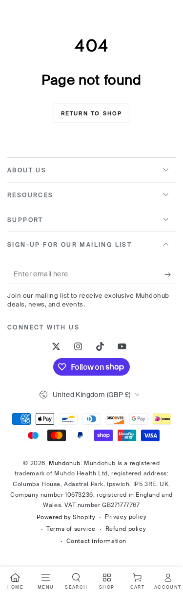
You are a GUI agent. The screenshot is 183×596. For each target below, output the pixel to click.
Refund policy (125, 529)
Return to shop (91, 113)
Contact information (96, 541)
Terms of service (71, 529)
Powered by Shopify (66, 517)
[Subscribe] (170, 274)
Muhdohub (65, 463)
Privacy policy (125, 517)
